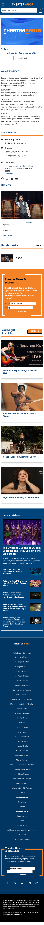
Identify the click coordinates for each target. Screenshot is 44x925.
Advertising (22, 825)
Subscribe (22, 311)
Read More (7, 235)
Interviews (22, 732)
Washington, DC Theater (22, 699)
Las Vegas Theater (22, 676)
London (22, 807)
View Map (9, 173)
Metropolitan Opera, (15, 53)
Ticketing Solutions (22, 839)
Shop (22, 821)
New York (22, 802)
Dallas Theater (22, 750)
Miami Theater (22, 680)
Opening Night (22, 727)
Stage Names (22, 816)
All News (22, 793)
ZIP (6, 307)
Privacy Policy (7, 915)
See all (39, 245)
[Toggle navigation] (1, 4)
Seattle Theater (22, 694)
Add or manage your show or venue (22, 830)
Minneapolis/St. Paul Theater (22, 704)
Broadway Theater (22, 657)
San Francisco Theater (22, 690)
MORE (34, 331)
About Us (22, 835)
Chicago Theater (22, 662)
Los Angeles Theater (22, 666)
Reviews (28, 222)
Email (7, 303)
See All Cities (22, 708)
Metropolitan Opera (13, 166)
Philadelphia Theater (22, 685)
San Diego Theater (22, 774)
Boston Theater (22, 671)
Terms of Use (18, 915)
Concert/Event (21, 58)
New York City (31, 53)
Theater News (22, 718)
